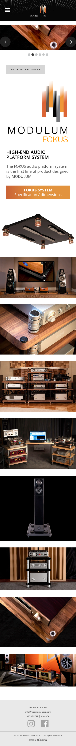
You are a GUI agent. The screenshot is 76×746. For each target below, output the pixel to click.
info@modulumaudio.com (38, 711)
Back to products (25, 69)
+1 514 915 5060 (38, 707)
